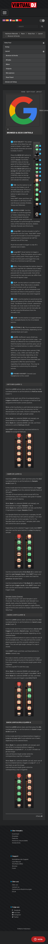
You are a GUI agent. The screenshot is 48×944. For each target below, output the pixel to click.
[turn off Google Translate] (8, 129)
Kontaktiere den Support (20, 859)
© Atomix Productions (24, 929)
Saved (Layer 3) (16, 615)
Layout (40, 34)
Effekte (7, 60)
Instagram (17, 915)
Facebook (16, 910)
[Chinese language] (20, 20)
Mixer (7, 64)
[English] (4, 20)
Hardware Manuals (11, 34)
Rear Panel (8, 77)
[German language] (13, 20)
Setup (6, 47)
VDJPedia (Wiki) (17, 864)
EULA (14, 891)
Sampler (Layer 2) (14, 474)
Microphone (9, 73)
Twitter (16, 917)
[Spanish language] (7, 20)
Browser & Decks (14, 36)
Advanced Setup (10, 82)
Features (15, 838)
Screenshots (16, 843)
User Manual (16, 862)
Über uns (15, 885)
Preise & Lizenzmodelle (20, 841)
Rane (23, 34)
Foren (14, 868)
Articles (14, 866)
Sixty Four (31, 34)
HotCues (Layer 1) (14, 384)
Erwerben (15, 836)
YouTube (17, 912)
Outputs (8, 69)
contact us (15, 887)
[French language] (10, 20)
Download (15, 834)
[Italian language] (16, 20)
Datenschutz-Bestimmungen (22, 889)
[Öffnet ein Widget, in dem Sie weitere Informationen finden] (38, 939)
